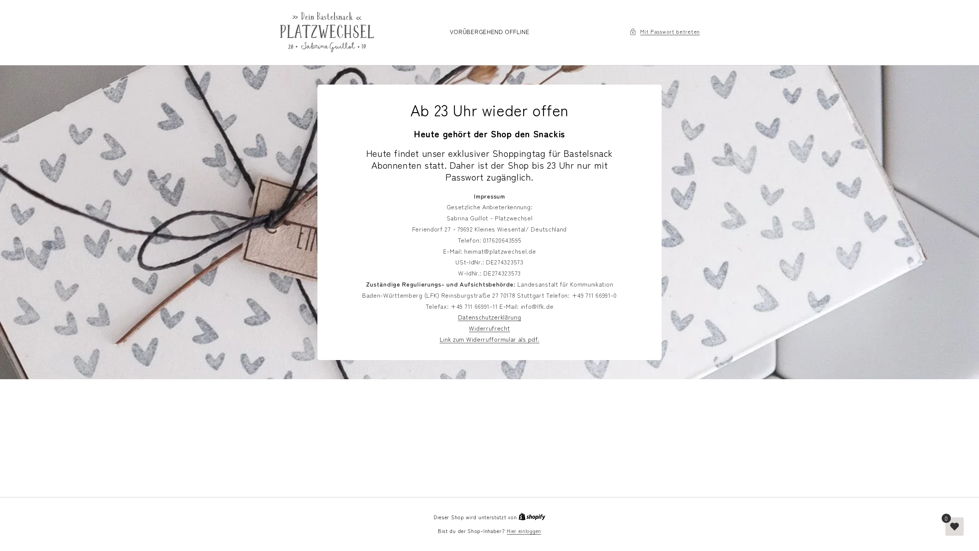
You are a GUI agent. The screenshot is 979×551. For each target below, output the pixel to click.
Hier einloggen (524, 531)
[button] (664, 31)
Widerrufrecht (489, 328)
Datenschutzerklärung (489, 316)
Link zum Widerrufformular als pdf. (490, 339)
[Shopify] (532, 517)
